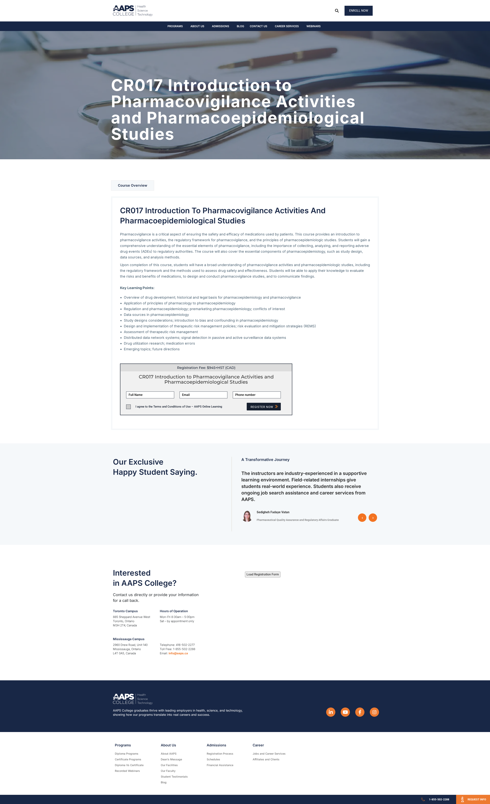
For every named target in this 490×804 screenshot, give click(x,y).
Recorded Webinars (127, 770)
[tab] (132, 185)
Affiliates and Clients (266, 759)
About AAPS (168, 753)
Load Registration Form (263, 574)
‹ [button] (362, 517)
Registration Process (220, 753)
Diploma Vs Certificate (129, 765)
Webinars (313, 26)
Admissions (220, 26)
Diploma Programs (126, 753)
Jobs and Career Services (269, 753)
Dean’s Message (171, 759)
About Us (197, 26)
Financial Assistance (220, 765)
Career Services (287, 26)
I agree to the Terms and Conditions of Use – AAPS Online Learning (179, 406)
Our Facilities (169, 765)
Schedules (213, 759)
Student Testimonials (174, 776)
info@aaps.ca (178, 653)
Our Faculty (168, 770)
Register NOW (262, 407)
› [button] (373, 517)
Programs (175, 26)
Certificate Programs (128, 759)
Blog (240, 26)
